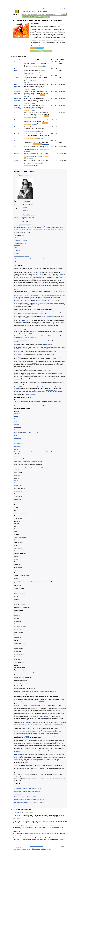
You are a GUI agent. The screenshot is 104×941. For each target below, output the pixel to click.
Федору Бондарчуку (52, 390)
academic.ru (16, 16)
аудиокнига (26, 89)
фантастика (24, 207)
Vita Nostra (34, 373)
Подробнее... (44, 66)
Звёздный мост (25, 217)
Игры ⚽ (47, 16)
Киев (24, 227)
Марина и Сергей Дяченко (26, 805)
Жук (15, 146)
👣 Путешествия (17, 847)
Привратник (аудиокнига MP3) (17, 93)
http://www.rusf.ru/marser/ (25, 224)
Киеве (29, 232)
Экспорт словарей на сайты (18, 849)
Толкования (25, 16)
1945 (43, 227)
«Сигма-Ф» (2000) (46, 316)
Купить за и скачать (41, 51)
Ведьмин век (17, 126)
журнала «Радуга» (19, 300)
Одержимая (17, 140)
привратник (16, 812)
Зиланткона (37, 300)
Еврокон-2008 (26, 374)
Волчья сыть (17, 493)
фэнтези (16, 230)
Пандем (20, 351)
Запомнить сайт (48, 8)
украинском (35, 229)
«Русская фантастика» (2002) (53, 347)
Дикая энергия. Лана (19, 461)
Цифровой (17, 475)
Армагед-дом (21, 320)
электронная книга (38, 144)
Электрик (16, 153)
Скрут (15, 421)
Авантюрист (34, 275)
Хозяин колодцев (30, 772)
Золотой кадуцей (23, 313)
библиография (18, 794)
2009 (16, 394)
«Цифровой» (31, 394)
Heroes (61, 743)
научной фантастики (60, 229)
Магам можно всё (22, 340)
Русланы (34, 363)
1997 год (27, 300)
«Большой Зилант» (47, 300)
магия (27, 269)
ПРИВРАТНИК (16, 815)
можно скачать (27, 117)
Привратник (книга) (18, 837)
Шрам (15, 112)
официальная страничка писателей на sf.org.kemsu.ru (27, 791)
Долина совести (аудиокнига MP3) (18, 100)
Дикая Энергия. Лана (23, 361)
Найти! (64, 14)
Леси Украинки (43, 760)
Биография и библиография (21, 802)
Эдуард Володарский (40, 391)
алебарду (33, 719)
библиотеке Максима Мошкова (36, 799)
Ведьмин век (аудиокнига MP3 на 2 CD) (17, 107)
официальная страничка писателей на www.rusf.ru (27, 785)
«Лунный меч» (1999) (41, 303)
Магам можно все (18, 443)
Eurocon (24, 214)
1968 (21, 227)
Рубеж (16, 312)
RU (65, 8)
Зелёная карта (18, 329)
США (30, 333)
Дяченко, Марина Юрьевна (41, 226)
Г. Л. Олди (53, 312)
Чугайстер (42, 701)
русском (29, 229)
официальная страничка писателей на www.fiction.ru (27, 788)
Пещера (20, 303)
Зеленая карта (18, 491)
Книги (39, 16)
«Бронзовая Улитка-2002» (38, 347)
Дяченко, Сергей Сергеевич (34, 227)
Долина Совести (18, 133)
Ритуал (15, 119)
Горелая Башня (23, 309)
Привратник (25, 210)
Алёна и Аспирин (47, 370)
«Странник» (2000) (23, 317)
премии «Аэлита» (47, 344)
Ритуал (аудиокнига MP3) (17, 86)
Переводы (32, 16)
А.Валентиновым (45, 312)
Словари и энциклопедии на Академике (34, 11)
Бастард (16, 480)
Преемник (16, 61)
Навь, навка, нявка (19, 754)
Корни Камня (17, 482)
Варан (20, 354)
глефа (42, 718)
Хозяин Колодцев (18, 499)
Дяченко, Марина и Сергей (21, 799)
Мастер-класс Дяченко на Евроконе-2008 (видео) (26, 796)
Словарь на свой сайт (58, 8)
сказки (20, 230)
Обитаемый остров (41, 386)
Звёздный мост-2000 (54, 275)
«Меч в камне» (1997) (37, 285)
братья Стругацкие (54, 323)
